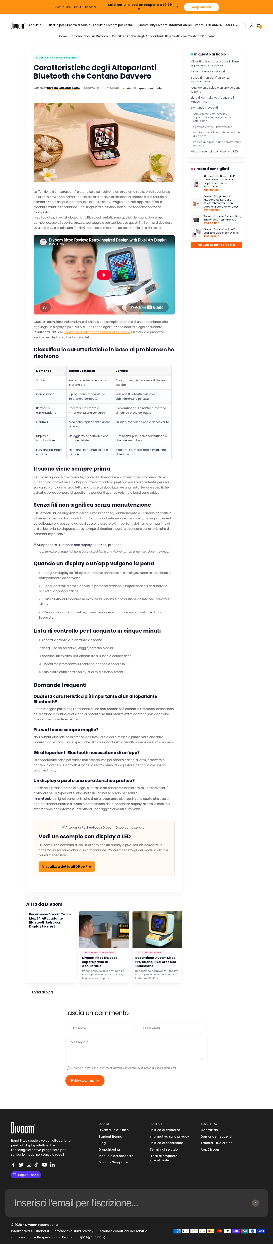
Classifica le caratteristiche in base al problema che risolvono (215, 63)
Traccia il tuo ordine (216, 1143)
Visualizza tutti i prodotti (216, 245)
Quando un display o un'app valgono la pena (216, 90)
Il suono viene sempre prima (210, 71)
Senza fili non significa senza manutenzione (210, 80)
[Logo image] (18, 25)
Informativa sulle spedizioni (35, 1237)
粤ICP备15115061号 (92, 1237)
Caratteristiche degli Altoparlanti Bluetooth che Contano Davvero (163, 36)
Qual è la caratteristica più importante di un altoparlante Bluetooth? (212, 117)
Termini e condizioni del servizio (122, 1231)
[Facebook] (13, 1164)
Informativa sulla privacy (169, 1136)
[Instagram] (29, 1164)
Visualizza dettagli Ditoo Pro (66, 866)
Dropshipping (109, 1149)
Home (62, 36)
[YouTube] (44, 1164)
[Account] (251, 25)
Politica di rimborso (165, 1130)
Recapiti (68, 1237)
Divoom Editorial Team (63, 88)
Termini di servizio (164, 1149)
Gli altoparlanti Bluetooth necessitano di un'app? (217, 134)
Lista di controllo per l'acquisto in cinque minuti (213, 100)
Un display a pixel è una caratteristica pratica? (217, 143)
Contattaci (209, 1130)
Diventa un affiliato (114, 1130)
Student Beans (110, 1136)
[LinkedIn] (52, 1164)
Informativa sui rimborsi (30, 1231)
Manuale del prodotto (116, 1156)
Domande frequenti (204, 108)
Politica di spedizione (166, 1143)
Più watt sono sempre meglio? (212, 126)
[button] (232, 25)
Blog (102, 1143)
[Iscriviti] (255, 1203)
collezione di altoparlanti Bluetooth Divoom (97, 332)
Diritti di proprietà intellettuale (164, 1158)
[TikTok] (36, 1164)
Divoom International (42, 1225)
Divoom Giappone (113, 1162)
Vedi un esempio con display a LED (214, 151)
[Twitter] (21, 1164)
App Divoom (210, 1149)
